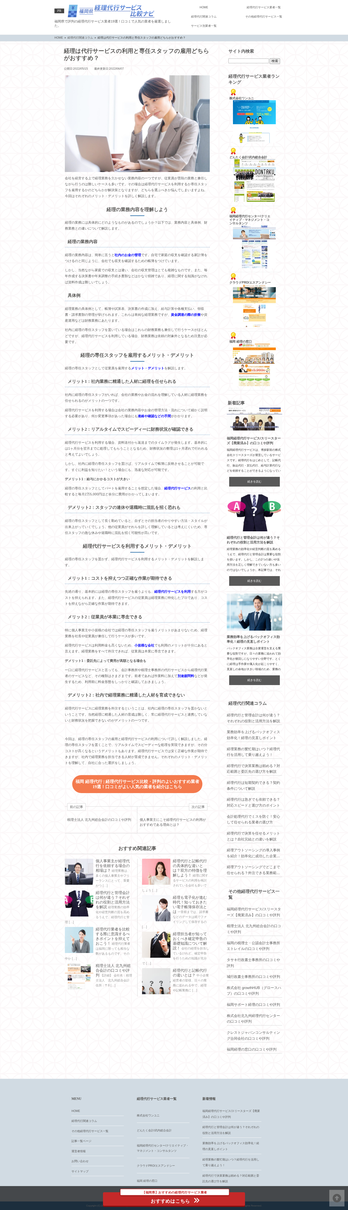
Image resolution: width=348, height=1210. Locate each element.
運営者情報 (78, 1151)
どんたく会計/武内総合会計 (154, 1130)
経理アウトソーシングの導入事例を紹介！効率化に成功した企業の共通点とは (253, 853)
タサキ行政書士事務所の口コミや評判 (253, 963)
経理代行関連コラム (204, 16)
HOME (204, 7)
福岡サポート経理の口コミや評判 (253, 1004)
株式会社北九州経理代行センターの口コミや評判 (253, 1019)
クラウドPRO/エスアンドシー (156, 1165)
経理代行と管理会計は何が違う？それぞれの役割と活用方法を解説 (253, 718)
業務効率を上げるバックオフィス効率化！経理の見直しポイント (253, 735)
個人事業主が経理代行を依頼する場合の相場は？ (113, 865)
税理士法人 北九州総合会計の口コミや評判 (113, 970)
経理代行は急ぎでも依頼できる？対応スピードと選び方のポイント (253, 802)
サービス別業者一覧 (204, 25)
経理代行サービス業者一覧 (264, 7)
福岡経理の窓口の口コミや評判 (252, 1049)
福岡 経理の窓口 (147, 1181)
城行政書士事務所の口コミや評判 (253, 977)
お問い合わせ (80, 1161)
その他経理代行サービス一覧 (263, 16)
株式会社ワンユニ (148, 1115)
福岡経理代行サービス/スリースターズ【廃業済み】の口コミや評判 (254, 912)
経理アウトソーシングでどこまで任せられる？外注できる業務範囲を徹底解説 (253, 870)
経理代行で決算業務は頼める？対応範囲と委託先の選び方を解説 (253, 769)
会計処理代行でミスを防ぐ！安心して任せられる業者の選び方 (253, 819)
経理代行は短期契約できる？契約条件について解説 (253, 785)
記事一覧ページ (81, 1141)
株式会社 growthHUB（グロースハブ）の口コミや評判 (254, 991)
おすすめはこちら (174, 1198)
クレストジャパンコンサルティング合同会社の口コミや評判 (253, 1035)
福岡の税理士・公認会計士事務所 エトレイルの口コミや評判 (253, 946)
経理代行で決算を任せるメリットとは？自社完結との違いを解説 (253, 836)
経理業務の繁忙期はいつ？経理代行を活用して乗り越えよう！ (253, 752)
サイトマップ (80, 1171)
